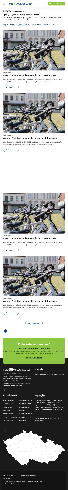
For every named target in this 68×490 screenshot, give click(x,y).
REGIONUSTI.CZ (8, 414)
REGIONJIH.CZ (7, 407)
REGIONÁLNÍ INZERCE (34, 358)
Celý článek (10, 87)
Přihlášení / (53, 4)
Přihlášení (43, 374)
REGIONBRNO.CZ (24, 407)
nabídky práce (18, 381)
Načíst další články (34, 323)
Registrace (60, 3)
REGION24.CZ (23, 420)
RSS (62, 374)
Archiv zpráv (57, 374)
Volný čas (20, 24)
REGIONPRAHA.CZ (8, 410)
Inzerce (37, 374)
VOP (4, 478)
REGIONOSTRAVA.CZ (25, 417)
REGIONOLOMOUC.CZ (25, 414)
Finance (39, 24)
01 (5, 331)
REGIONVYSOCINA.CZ (25, 404)
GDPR (38, 475)
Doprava (12, 24)
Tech (53, 24)
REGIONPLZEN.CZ (8, 400)
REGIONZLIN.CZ (23, 410)
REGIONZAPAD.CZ (8, 404)
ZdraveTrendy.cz (39, 420)
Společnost (6, 25)
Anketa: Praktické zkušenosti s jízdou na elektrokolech (30, 75)
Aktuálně (5, 24)
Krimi (33, 24)
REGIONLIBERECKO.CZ (10, 417)
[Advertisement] (20, 172)
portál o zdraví (48, 418)
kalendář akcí (10, 381)
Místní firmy (21, 25)
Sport (28, 25)
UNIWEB (37, 407)
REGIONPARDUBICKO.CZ (26, 400)
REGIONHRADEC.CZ (9, 420)
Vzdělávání (46, 24)
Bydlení (14, 25)
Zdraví (27, 24)
